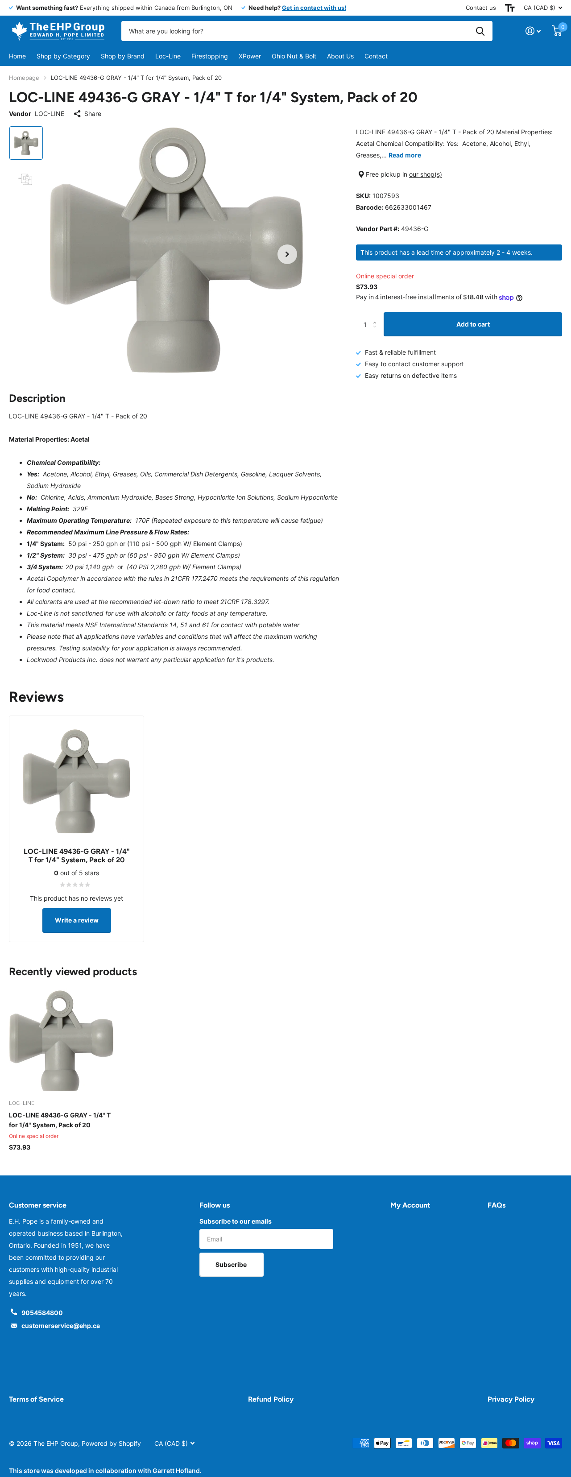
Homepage (24, 77)
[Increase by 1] (377, 316)
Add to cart (473, 324)
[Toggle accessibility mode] (510, 8)
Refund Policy (271, 1399)
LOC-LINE (49, 113)
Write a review (77, 920)
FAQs (496, 1205)
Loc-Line (168, 56)
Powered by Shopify (111, 1443)
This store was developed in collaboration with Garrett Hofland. (105, 1470)
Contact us (481, 7)
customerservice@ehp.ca (60, 1325)
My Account (410, 1205)
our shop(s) (425, 174)
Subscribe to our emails (235, 1221)
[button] (287, 254)
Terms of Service (36, 1399)
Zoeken (480, 31)
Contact (376, 56)
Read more (405, 155)
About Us (340, 56)
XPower (250, 56)
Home (17, 56)
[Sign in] (533, 31)
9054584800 (42, 1312)
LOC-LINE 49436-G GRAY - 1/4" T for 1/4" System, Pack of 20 (60, 1120)
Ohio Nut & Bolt (294, 56)
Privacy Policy (511, 1399)
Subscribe (231, 1264)
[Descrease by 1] (377, 332)
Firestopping (209, 56)
